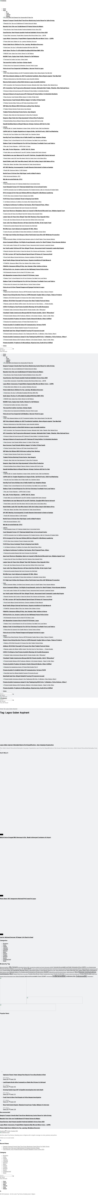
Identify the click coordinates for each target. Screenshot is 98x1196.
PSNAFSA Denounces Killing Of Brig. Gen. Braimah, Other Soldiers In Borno (25, 266)
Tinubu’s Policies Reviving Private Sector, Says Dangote (19, 112)
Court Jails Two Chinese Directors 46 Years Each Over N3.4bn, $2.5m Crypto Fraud (27, 223)
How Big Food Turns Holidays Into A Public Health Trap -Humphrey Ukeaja (24, 137)
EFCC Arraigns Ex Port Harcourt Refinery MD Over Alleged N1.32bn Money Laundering (28, 193)
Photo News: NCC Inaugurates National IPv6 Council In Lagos (18, 899)
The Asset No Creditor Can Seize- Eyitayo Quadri (17, 62)
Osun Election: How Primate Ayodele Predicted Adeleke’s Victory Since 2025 (25, 32)
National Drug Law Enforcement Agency (57, 972)
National (5, 951)
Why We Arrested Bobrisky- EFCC (12, 179)
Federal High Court (85, 968)
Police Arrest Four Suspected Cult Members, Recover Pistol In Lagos (23, 68)
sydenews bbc (71, 976)
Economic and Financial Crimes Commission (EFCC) (69, 968)
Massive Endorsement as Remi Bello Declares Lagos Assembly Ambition (24, 82)
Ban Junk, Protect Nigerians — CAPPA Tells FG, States (19, 149)
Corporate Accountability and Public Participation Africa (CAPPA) (70, 967)
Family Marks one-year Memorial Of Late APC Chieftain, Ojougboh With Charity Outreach (29, 155)
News (4, 10)
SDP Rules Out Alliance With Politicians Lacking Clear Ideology (21, 106)
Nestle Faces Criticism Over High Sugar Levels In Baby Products (22, 173)
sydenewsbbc (59, 976)
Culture (5, 946)
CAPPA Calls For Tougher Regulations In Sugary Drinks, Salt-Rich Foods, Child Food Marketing (30, 131)
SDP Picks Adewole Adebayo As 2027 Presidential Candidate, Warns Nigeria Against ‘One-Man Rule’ (32, 76)
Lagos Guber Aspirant (11, 709)
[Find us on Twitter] (0, 1140)
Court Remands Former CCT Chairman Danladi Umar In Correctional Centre (25, 187)
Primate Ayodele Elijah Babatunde (72, 974)
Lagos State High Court (72, 970)
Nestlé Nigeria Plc (70, 972)
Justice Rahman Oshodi (45, 970)
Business (5, 943)
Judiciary (8, 14)
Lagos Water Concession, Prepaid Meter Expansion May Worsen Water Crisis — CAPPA (28, 38)
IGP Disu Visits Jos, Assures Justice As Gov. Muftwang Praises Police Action (25, 269)
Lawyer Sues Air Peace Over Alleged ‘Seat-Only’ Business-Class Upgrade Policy (26, 217)
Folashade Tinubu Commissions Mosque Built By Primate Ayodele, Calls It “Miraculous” (28, 313)
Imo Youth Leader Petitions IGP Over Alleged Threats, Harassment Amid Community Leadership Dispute (33, 248)
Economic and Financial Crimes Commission (48, 968)
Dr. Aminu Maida (26, 968)
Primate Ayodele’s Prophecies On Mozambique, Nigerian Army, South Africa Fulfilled (28, 343)
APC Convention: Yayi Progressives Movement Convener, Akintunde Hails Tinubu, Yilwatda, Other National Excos (36, 88)
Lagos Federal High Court (61, 970)
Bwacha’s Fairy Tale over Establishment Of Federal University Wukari (23, 26)
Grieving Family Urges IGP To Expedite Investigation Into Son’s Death (23, 1090)
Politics (5, 71)
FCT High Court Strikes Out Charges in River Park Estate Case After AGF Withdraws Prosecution (31, 235)
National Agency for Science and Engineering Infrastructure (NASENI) (29, 972)
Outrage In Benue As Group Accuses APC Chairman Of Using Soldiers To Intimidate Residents (30, 94)
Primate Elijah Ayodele (86, 974)
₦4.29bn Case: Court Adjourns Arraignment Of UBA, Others (20, 229)
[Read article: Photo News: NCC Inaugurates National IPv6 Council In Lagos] (49, 867)
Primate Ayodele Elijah (59, 974)
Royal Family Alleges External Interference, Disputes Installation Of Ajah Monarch (27, 260)
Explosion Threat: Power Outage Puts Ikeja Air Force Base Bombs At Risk (24, 1075)
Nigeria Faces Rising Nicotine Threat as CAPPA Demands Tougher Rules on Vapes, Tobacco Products (32, 295)
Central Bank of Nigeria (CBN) (23, 967)
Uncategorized (7, 959)
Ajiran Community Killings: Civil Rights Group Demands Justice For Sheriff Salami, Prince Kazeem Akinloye (34, 242)
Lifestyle (5, 127)
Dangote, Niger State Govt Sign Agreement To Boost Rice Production (23, 118)
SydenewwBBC (81, 976)
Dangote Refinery (18, 968)
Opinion (5, 345)
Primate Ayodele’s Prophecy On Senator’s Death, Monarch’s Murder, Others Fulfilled (27, 319)
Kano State (53, 970)
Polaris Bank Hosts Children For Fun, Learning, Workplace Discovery (23, 44)
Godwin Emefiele (6, 970)
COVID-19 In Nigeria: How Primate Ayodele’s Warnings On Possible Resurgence (26, 307)
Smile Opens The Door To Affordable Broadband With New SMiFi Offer (23, 50)
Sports (5, 958)
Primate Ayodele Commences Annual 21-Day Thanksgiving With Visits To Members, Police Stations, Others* (35, 337)
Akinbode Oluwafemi (4, 967)
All (6, 11)
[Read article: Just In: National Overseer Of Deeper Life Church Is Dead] (49, 917)
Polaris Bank (25, 974)
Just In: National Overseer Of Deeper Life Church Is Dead (16, 937)
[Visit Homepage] (3, 0)
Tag (4, 709)
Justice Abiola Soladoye (34, 970)
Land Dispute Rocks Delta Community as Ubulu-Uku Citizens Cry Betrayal (24, 1082)
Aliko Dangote (13, 967)
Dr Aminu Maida (35, 968)
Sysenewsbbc (90, 976)
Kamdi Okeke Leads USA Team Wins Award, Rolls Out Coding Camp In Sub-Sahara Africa (29, 161)
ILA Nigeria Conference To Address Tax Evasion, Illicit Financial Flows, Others (26, 205)
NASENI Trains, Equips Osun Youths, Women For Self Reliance (21, 56)
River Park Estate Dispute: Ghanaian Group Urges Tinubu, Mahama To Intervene (26, 1105)
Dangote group (92, 967)
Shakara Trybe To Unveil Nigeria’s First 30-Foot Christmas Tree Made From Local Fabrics (29, 143)
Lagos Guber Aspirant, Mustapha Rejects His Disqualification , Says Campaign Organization (27, 745)
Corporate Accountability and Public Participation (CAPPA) (41, 967)
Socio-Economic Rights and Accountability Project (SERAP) (31, 976)
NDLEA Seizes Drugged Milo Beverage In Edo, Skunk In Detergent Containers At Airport (25, 837)
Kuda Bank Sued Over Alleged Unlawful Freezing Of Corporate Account (23, 331)
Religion (8, 16)
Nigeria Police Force (18, 974)
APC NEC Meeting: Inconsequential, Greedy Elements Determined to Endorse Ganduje (28, 167)
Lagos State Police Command (87, 970)
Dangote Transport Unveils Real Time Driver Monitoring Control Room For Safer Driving (28, 20)
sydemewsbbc (49, 976)
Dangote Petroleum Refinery (7, 968)
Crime (7, 13)
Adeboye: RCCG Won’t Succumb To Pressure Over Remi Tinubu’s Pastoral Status (26, 301)
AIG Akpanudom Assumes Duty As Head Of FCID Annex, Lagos (21, 275)
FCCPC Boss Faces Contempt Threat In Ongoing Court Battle (21, 199)
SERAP (93, 974)
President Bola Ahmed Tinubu (35, 974)
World (4, 961)
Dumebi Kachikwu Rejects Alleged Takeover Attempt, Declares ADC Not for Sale (26, 124)
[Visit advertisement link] (13, 1003)
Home (4, 9)
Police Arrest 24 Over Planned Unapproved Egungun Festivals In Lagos (23, 287)
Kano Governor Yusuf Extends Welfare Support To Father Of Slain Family (24, 100)
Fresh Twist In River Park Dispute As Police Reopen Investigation (22, 1097)
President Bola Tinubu (48, 974)
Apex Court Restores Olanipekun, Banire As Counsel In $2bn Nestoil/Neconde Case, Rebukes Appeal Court (34, 211)
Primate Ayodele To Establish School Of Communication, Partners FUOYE (24, 325)
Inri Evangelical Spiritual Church (20, 970)
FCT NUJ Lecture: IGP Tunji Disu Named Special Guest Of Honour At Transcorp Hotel (27, 254)
